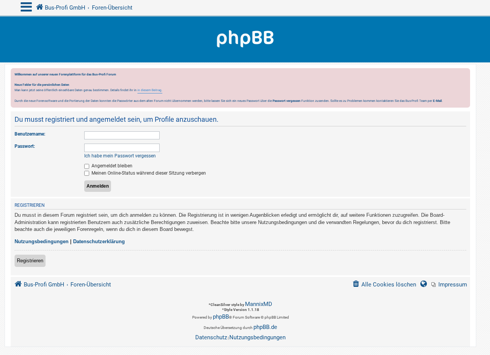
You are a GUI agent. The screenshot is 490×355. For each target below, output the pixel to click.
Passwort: (25, 146)
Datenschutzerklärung (99, 241)
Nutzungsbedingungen (42, 241)
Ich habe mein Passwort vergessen (120, 156)
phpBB (221, 316)
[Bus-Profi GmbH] (245, 39)
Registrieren (30, 260)
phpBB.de (265, 327)
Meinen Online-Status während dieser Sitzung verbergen (148, 173)
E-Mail (437, 101)
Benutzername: (30, 134)
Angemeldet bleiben (111, 166)
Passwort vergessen (287, 101)
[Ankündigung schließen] (465, 76)
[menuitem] (449, 284)
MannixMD (258, 304)
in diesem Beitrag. (149, 90)
